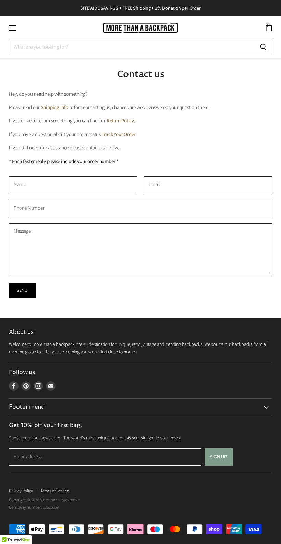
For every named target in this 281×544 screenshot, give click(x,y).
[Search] (263, 47)
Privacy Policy (21, 491)
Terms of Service (54, 491)
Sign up (218, 457)
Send (22, 290)
